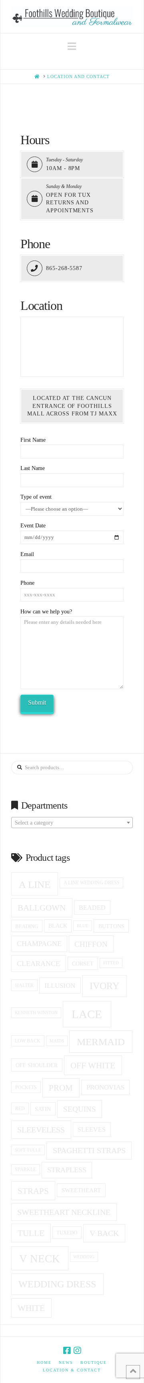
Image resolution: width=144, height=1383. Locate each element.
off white (92, 1065)
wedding (83, 1257)
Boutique (93, 1362)
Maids (57, 1040)
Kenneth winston (36, 1012)
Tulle (31, 1233)
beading (26, 926)
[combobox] (72, 822)
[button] (72, 46)
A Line (34, 884)
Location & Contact (72, 1370)
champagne (39, 944)
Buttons (111, 926)
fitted (111, 963)
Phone (27, 583)
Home (44, 1362)
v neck (39, 1259)
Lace (87, 1014)
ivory (104, 986)
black (57, 926)
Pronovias (105, 1087)
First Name (33, 440)
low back (27, 1041)
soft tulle (28, 1150)
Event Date (33, 526)
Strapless (66, 1170)
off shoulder (37, 1065)
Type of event (36, 497)
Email (27, 554)
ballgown (42, 908)
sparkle (25, 1169)
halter (24, 985)
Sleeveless (41, 1129)
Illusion (59, 985)
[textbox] (72, 823)
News (66, 1362)
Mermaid (101, 1041)
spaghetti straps (89, 1150)
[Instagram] (77, 1350)
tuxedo (66, 1233)
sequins (79, 1109)
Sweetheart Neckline (63, 1212)
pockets (26, 1087)
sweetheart (81, 1190)
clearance (38, 964)
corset (83, 963)
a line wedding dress (92, 882)
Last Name (32, 468)
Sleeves (92, 1129)
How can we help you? (46, 612)
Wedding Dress (57, 1284)
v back (104, 1233)
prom (61, 1088)
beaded (92, 907)
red (20, 1108)
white (31, 1308)
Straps (33, 1191)
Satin (43, 1109)
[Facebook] (66, 1350)
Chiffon (91, 944)
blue (82, 925)
